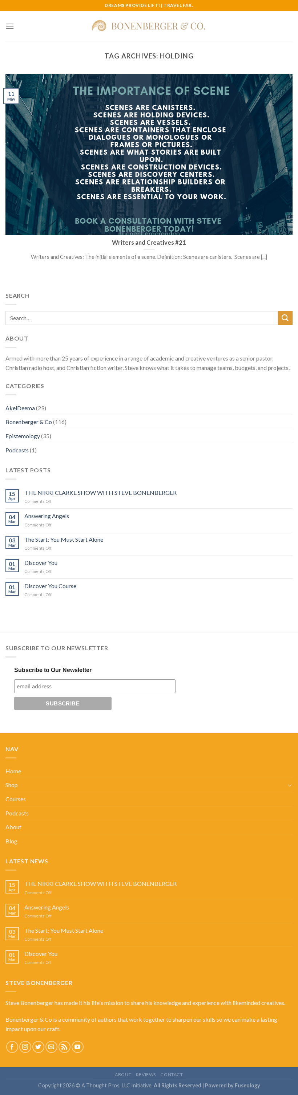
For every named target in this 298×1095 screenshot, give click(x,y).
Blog (11, 841)
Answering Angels (46, 515)
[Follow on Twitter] (38, 1047)
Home (13, 771)
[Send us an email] (51, 1047)
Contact (171, 1074)
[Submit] (285, 318)
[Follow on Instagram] (25, 1047)
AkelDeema (20, 407)
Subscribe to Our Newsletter (53, 670)
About (13, 826)
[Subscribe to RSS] (65, 1047)
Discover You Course (50, 585)
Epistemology (22, 435)
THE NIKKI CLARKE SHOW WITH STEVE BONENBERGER (100, 492)
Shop (11, 784)
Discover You (40, 562)
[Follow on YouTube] (78, 1047)
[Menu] (9, 26)
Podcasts (17, 450)
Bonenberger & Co (28, 421)
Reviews (146, 1074)
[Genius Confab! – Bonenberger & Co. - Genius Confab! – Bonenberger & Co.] (149, 26)
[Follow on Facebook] (12, 1047)
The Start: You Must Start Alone (63, 539)
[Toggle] (290, 785)
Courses (15, 798)
